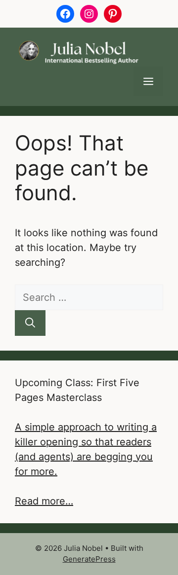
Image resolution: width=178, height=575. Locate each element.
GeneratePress (89, 559)
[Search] (30, 323)
